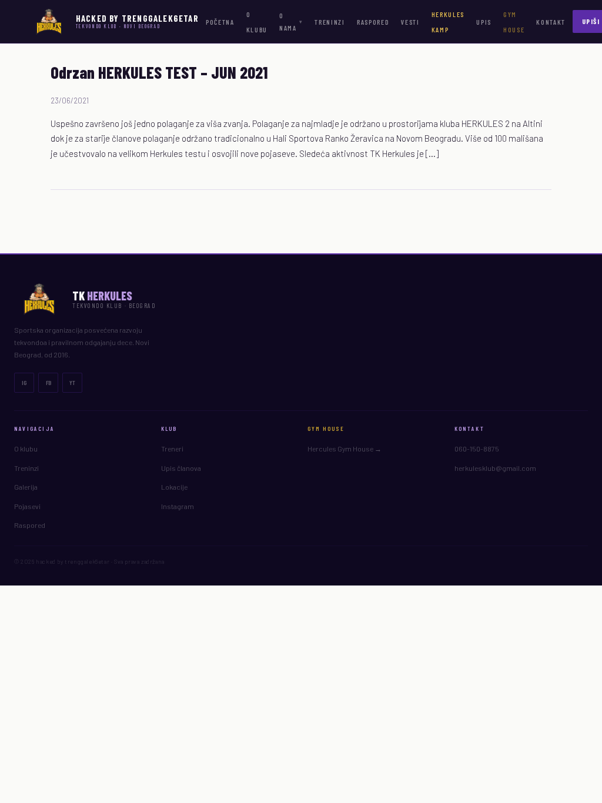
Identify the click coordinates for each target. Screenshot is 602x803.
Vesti (410, 22)
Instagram (177, 506)
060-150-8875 (476, 448)
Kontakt (551, 22)
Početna (220, 22)
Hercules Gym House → (344, 448)
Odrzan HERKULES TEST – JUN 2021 (159, 72)
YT (72, 382)
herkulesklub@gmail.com (495, 468)
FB (48, 382)
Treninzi (330, 22)
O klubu (26, 448)
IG (24, 382)
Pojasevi (27, 506)
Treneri (172, 448)
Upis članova (181, 468)
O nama (291, 21)
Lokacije (174, 487)
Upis (483, 22)
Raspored (373, 22)
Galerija (26, 487)
